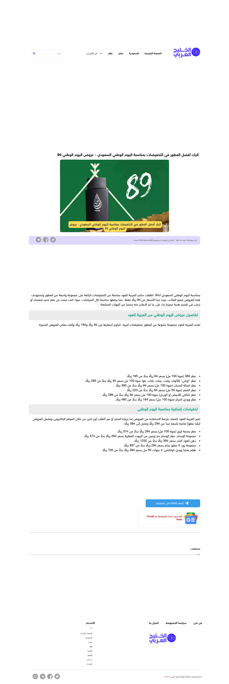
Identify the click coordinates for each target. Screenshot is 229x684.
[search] (34, 53)
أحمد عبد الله (181, 240)
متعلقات (195, 549)
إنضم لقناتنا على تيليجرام (170, 503)
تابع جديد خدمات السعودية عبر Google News (164, 518)
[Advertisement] (114, 22)
